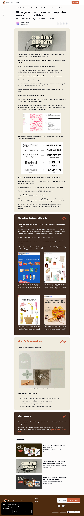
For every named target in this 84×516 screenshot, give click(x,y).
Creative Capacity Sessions (22, 8)
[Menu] (81, 2)
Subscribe (75, 2)
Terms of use (21, 507)
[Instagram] (63, 506)
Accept (7, 512)
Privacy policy (11, 507)
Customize (17, 512)
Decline (27, 512)
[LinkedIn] (59, 506)
